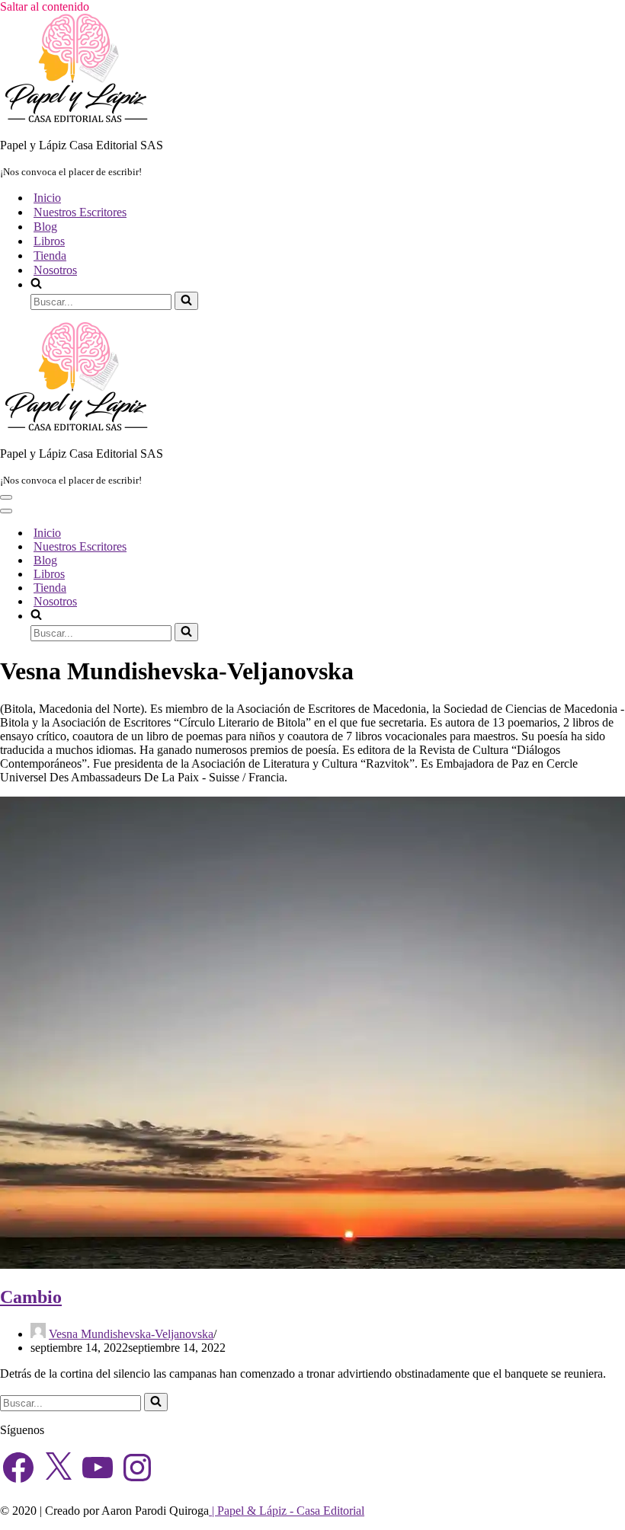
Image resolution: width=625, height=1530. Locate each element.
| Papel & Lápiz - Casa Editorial (286, 1510)
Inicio (47, 197)
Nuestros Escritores (80, 212)
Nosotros (55, 270)
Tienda (50, 255)
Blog (45, 226)
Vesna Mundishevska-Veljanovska (131, 1333)
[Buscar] (186, 301)
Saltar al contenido (44, 6)
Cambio (31, 1297)
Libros (49, 241)
